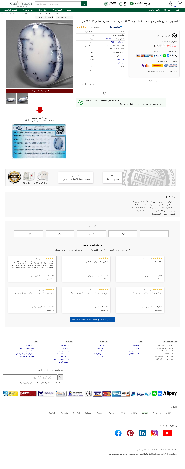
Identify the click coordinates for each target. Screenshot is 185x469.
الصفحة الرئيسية (10, 10)
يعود (154, 234)
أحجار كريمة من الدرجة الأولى (24, 354)
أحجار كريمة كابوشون (27, 356)
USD (178, 10)
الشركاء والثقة (99, 354)
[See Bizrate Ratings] (116, 27)
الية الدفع (66, 348)
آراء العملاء (100, 348)
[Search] (84, 3)
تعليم (69, 10)
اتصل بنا (101, 351)
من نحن (101, 345)
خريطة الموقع (134, 351)
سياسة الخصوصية (63, 354)
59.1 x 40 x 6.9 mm (117, 42)
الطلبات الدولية (64, 362)
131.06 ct (109, 38)
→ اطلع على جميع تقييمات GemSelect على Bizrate (92, 319)
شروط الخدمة (64, 356)
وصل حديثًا (43, 10)
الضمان (91, 234)
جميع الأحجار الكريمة (27, 348)
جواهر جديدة (30, 345)
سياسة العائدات (64, 345)
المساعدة (57, 9)
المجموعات (135, 345)
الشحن (28, 234)
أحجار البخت (30, 351)
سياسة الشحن (64, 351)
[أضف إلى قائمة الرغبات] (105, 94)
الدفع (60, 234)
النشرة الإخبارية (133, 354)
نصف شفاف (120, 59)
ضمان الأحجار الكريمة (61, 359)
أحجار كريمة (28, 9)
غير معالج (121, 63)
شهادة (123, 234)
